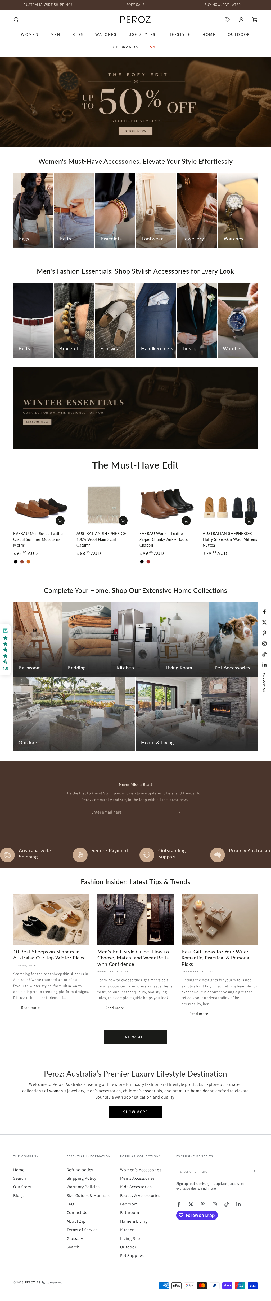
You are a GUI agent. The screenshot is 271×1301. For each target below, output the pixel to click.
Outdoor (128, 1247)
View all (135, 1037)
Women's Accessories (140, 1170)
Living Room (132, 1238)
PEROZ (30, 1282)
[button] (16, 19)
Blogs (18, 1195)
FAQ (70, 1204)
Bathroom (129, 1212)
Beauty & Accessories (140, 1195)
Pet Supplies (132, 1255)
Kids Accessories (136, 1187)
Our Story (22, 1187)
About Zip (76, 1221)
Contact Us (77, 1212)
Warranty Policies (83, 1187)
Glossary (75, 1238)
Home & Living (134, 1221)
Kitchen (127, 1230)
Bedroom (129, 1204)
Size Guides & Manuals (88, 1195)
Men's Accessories (137, 1178)
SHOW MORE (135, 1112)
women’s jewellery (66, 1090)
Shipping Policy (81, 1178)
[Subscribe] (180, 812)
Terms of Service (82, 1230)
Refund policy (80, 1170)
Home (18, 1170)
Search (19, 1178)
